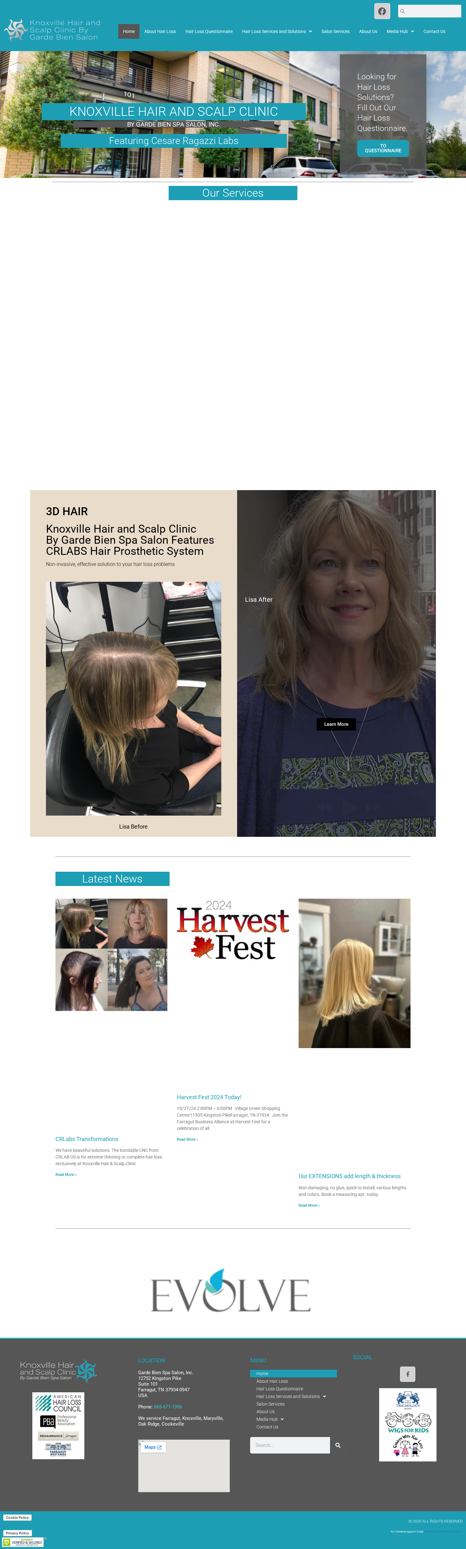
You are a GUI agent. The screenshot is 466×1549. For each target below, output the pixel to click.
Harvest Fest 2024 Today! (209, 1097)
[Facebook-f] (407, 1374)
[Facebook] (382, 11)
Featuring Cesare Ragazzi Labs (173, 140)
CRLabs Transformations (86, 1139)
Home (129, 31)
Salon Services (335, 31)
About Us (368, 31)
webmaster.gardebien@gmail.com (443, 1531)
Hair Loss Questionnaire (209, 31)
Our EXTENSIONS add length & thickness (350, 1176)
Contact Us (434, 31)
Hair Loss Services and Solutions (274, 31)
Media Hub (397, 31)
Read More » (66, 1174)
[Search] (338, 1445)
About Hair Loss (160, 31)
